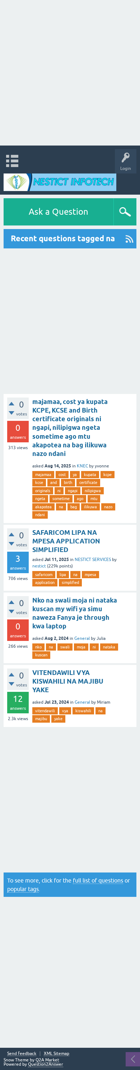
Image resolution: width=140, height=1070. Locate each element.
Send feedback (21, 1053)
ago (80, 498)
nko (38, 647)
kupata (90, 474)
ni (59, 491)
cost (62, 474)
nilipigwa (93, 491)
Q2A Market (47, 1059)
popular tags (23, 889)
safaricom (43, 574)
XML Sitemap (56, 1053)
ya (75, 474)
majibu (41, 719)
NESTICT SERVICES (93, 559)
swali (65, 647)
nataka (109, 647)
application (45, 582)
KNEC (82, 466)
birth (68, 482)
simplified (70, 582)
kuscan (41, 655)
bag (73, 507)
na (61, 507)
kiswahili (83, 711)
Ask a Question (58, 212)
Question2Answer (45, 1064)
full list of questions (98, 880)
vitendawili (45, 711)
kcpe (107, 474)
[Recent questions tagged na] (129, 238)
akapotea (43, 507)
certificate (88, 482)
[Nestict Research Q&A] (60, 182)
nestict (39, 566)
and (53, 482)
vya (65, 711)
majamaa (43, 474)
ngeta (40, 498)
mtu (93, 498)
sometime (61, 498)
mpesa (90, 574)
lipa (63, 574)
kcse (39, 482)
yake (58, 719)
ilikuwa (90, 507)
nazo (108, 507)
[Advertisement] (70, 73)
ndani (40, 515)
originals (42, 491)
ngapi (73, 491)
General (82, 638)
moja (81, 647)
